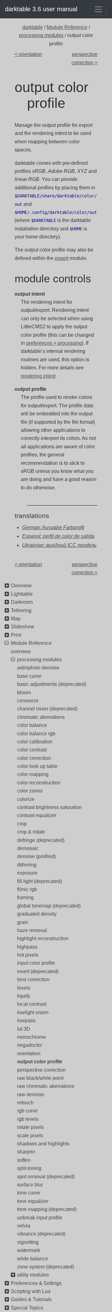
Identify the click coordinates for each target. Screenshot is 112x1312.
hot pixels (27, 955)
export (61, 258)
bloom (24, 692)
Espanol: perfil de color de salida (58, 536)
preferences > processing (54, 343)
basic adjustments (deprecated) (51, 684)
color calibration (34, 741)
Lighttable (22, 594)
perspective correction (41, 1070)
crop (22, 823)
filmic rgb (27, 889)
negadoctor (29, 1045)
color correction (34, 758)
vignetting (28, 1242)
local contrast (31, 1004)
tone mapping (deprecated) (47, 1209)
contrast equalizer (36, 815)
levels (23, 988)
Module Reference (67, 27)
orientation (28, 1053)
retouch (25, 1102)
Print (16, 635)
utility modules (33, 1274)
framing (25, 897)
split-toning (29, 1168)
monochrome (31, 1037)
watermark (28, 1250)
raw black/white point (40, 1078)
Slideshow (22, 626)
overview (21, 651)
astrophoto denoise (38, 667)
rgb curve (27, 1110)
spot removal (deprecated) (46, 1176)
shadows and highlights (43, 1143)
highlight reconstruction (42, 938)
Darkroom (22, 602)
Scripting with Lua (30, 1291)
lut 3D (23, 1029)
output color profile (39, 1061)
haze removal (32, 930)
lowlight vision (33, 1012)
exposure (27, 872)
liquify (23, 996)
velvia (23, 1225)
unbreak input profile (39, 1217)
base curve (29, 676)
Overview (21, 585)
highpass (27, 946)
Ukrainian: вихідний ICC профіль (59, 545)
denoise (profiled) (36, 856)
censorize (28, 700)
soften (23, 1160)
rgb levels (28, 1119)
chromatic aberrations (41, 717)
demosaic (28, 848)
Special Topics (27, 1307)
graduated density (37, 914)
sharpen (26, 1151)
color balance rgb (36, 733)
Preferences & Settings (36, 1283)
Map (16, 618)
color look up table (37, 766)
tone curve (28, 1192)
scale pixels (30, 1135)
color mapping (33, 774)
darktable (32, 27)
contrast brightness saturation (49, 807)
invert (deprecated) (37, 971)
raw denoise (30, 1094)
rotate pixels (30, 1127)
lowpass (26, 1020)
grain (22, 922)
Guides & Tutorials (31, 1299)
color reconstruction (38, 782)
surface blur (30, 1184)
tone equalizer (33, 1201)
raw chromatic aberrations (45, 1086)
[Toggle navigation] (98, 9)
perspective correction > (84, 58)
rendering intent (38, 376)
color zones (30, 790)
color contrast (32, 749)
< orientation (28, 54)
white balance (32, 1258)
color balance (32, 725)
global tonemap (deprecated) (49, 905)
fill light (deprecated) (39, 881)
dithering (26, 864)
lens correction (33, 979)
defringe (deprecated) (40, 840)
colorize (26, 799)
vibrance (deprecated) (41, 1233)
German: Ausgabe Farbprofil (53, 527)
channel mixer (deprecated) (47, 708)
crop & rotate (31, 831)
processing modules (41, 35)
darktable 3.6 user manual (41, 9)
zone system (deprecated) (45, 1266)
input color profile (36, 963)
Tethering (21, 610)
